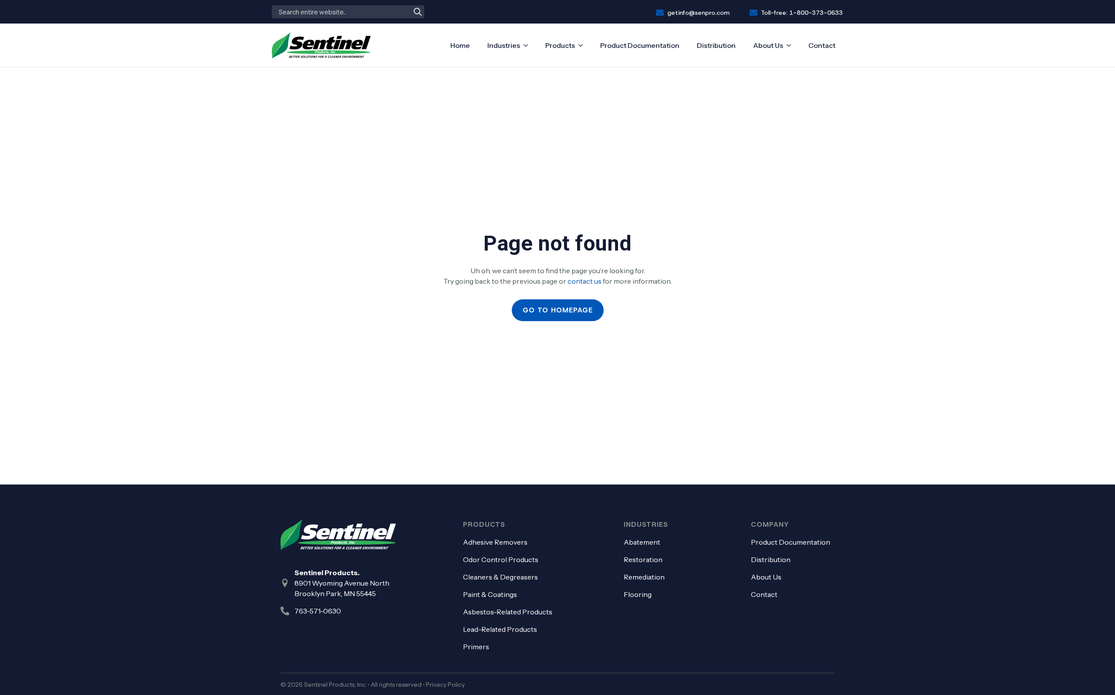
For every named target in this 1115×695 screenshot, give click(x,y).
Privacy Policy (445, 684)
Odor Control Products (500, 559)
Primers (476, 646)
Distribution (716, 45)
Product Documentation (639, 45)
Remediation (644, 577)
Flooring (638, 594)
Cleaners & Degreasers (500, 577)
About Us (768, 45)
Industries (503, 45)
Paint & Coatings (490, 594)
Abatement (642, 542)
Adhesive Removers (495, 542)
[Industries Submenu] (528, 45)
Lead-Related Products (500, 629)
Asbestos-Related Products (507, 611)
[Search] (417, 11)
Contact (821, 45)
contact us (584, 281)
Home (460, 45)
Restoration (643, 559)
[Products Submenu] (583, 45)
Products (560, 45)
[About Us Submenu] (791, 45)
